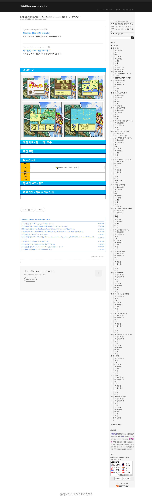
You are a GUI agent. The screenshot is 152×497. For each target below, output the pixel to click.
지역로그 (63, 493)
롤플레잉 (119, 442)
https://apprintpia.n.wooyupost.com (34, 47)
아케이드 (114, 434)
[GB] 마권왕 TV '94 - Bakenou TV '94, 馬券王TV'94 (36, 244)
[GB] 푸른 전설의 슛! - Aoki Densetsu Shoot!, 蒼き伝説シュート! (41, 247)
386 (114, 444)
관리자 (85, 493)
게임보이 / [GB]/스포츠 (27, 19)
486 (115, 447)
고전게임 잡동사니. (116, 459)
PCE (123, 439)
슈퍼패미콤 (122, 449)
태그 (102, 10)
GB (115, 439)
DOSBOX (129, 449)
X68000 (119, 434)
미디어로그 (109, 10)
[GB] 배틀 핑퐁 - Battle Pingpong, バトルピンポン (36, 224)
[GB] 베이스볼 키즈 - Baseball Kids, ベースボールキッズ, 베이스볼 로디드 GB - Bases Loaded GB (51, 231)
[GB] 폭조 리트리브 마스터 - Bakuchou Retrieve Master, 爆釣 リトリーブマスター (50, 17)
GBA (132, 434)
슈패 (126, 439)
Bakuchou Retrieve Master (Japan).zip (68, 167)
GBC (119, 436)
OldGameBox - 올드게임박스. (119, 457)
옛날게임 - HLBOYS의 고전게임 (33, 6)
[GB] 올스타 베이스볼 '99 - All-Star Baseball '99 (35, 249)
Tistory (91, 495)
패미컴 (128, 447)
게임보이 (126, 444)
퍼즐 (112, 436)
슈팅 (115, 436)
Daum (78, 495)
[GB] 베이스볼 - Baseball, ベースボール (33, 234)
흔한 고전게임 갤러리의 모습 (124, 24)
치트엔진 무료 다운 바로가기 (36, 33)
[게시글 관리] (32, 210)
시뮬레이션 (119, 444)
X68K (124, 442)
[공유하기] (29, 210)
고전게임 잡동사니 (128, 10)
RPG (114, 442)
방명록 (118, 10)
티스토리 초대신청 (122, 483)
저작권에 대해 (119, 34)
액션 (122, 436)
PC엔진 (116, 449)
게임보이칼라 (126, 434)
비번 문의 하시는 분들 (121, 21)
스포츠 (35, 219)
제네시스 (119, 447)
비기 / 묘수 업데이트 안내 (123, 26)
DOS (124, 447)
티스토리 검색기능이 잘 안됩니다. (122, 30)
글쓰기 (90, 493)
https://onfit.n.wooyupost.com (33, 30)
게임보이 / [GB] (27, 219)
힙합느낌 (62, 495)
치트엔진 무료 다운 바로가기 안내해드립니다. (42, 36)
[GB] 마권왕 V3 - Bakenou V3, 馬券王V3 (33, 241)
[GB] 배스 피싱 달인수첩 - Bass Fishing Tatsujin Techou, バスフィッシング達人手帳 (46, 229)
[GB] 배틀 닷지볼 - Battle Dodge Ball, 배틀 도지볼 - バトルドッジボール (43, 226)
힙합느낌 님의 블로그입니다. (34, 274)
